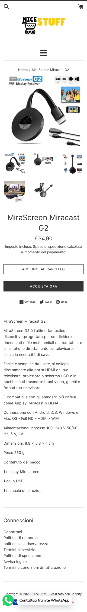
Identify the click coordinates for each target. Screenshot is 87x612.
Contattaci (12, 531)
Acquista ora (43, 286)
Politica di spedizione (22, 555)
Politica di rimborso (20, 537)
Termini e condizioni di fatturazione (34, 567)
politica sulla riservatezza (25, 543)
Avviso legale (15, 561)
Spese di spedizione (49, 246)
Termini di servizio (19, 549)
